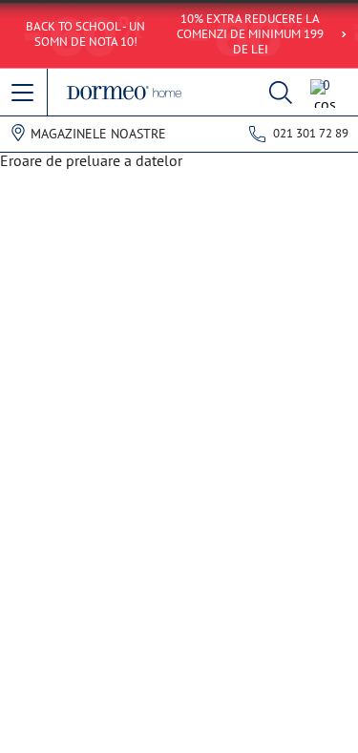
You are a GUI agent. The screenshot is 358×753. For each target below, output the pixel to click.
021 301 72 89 (310, 133)
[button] (24, 93)
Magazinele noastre (98, 133)
